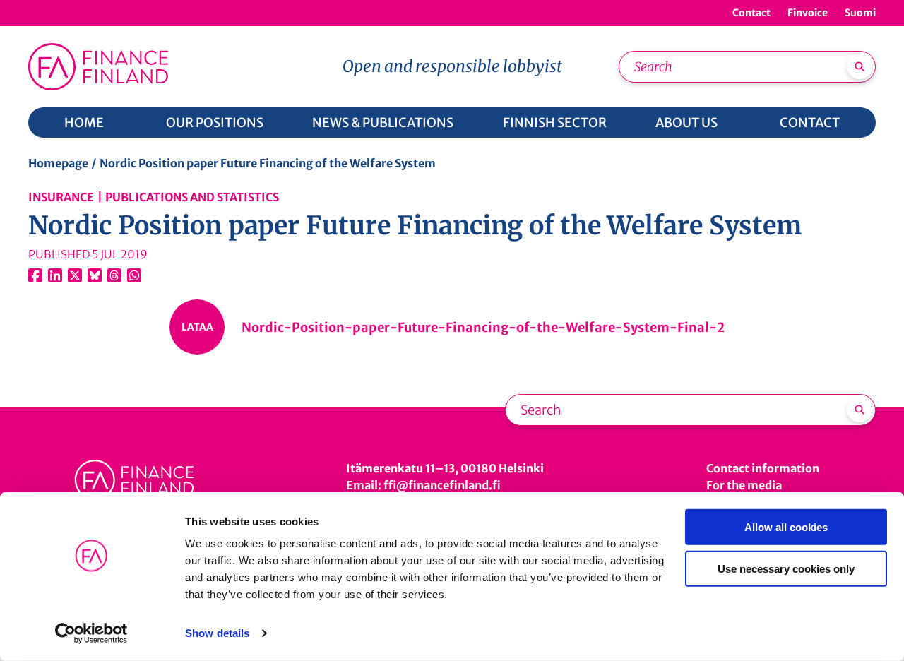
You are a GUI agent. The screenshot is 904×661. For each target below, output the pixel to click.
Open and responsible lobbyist (452, 66)
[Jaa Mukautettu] (114, 275)
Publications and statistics (192, 197)
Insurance (61, 197)
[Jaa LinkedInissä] (55, 275)
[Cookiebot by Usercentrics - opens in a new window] (91, 633)
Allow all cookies (786, 527)
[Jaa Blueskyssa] (95, 275)
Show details (217, 633)
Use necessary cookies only (786, 568)
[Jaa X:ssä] (75, 275)
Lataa (197, 327)
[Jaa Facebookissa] (35, 275)
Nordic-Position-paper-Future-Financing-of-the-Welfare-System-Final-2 (483, 327)
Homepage (58, 163)
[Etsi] (859, 66)
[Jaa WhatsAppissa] (134, 275)
